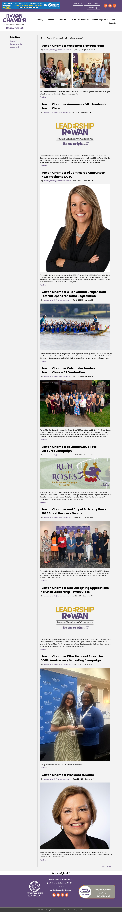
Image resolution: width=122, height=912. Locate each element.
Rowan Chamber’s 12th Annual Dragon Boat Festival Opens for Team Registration (73, 294)
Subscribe (112, 23)
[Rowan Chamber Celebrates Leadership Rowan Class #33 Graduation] (75, 403)
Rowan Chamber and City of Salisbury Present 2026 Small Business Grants (75, 511)
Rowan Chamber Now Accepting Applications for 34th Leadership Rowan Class (75, 590)
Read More (43, 97)
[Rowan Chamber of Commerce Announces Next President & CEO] (75, 228)
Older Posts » (106, 866)
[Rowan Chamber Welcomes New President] (75, 71)
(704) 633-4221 (62, 886)
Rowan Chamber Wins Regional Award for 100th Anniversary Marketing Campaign (72, 658)
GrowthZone (80, 910)
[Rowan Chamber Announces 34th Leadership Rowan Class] (75, 134)
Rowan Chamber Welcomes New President (72, 46)
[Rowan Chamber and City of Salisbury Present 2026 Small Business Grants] (75, 544)
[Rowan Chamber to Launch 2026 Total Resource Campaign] (75, 473)
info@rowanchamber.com (62, 890)
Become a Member (92, 3)
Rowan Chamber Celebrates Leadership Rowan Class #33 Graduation (70, 370)
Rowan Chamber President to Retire (67, 775)
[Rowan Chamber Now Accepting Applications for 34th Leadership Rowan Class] (75, 617)
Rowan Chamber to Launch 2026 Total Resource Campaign (69, 449)
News (113, 20)
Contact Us (78, 3)
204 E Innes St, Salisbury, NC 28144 (61, 883)
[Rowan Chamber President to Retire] (75, 815)
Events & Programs (99, 20)
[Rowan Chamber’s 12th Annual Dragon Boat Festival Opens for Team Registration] (75, 327)
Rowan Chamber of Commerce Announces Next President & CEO (73, 175)
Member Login (93, 8)
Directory (39, 20)
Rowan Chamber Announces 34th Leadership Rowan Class (74, 106)
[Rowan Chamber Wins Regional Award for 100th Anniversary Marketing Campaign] (75, 714)
